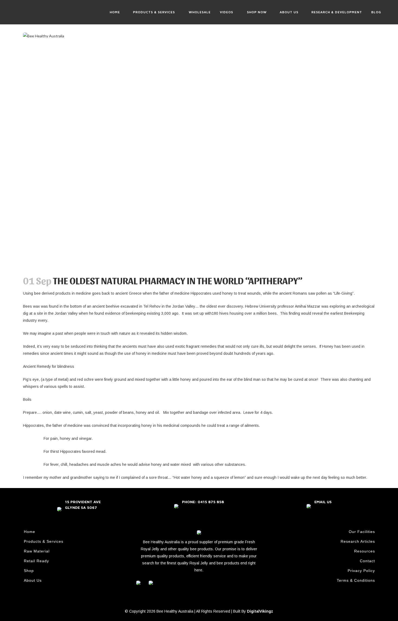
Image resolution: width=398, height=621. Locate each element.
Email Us (323, 501)
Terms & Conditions (356, 580)
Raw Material (37, 551)
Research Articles (358, 541)
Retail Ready (36, 561)
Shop (29, 570)
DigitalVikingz (260, 611)
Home (29, 531)
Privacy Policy (361, 570)
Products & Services (43, 541)
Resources (364, 551)
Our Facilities (362, 531)
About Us (33, 580)
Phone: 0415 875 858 (203, 501)
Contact (367, 561)
